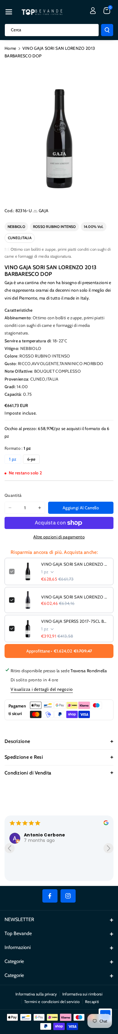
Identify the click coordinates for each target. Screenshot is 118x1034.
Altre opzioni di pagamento (59, 537)
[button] (8, 12)
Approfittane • (59, 651)
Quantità (13, 495)
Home (10, 48)
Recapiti (92, 1001)
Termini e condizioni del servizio (52, 1001)
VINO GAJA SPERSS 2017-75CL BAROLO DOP (75, 621)
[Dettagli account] (93, 10)
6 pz (33, 460)
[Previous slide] (10, 848)
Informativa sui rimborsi (82, 994)
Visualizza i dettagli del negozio (42, 689)
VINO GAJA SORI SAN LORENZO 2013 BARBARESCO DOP (75, 564)
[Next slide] (108, 848)
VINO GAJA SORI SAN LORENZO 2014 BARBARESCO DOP (75, 597)
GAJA (43, 210)
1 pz (12, 459)
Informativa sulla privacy (36, 994)
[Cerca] (107, 30)
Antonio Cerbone (44, 835)
